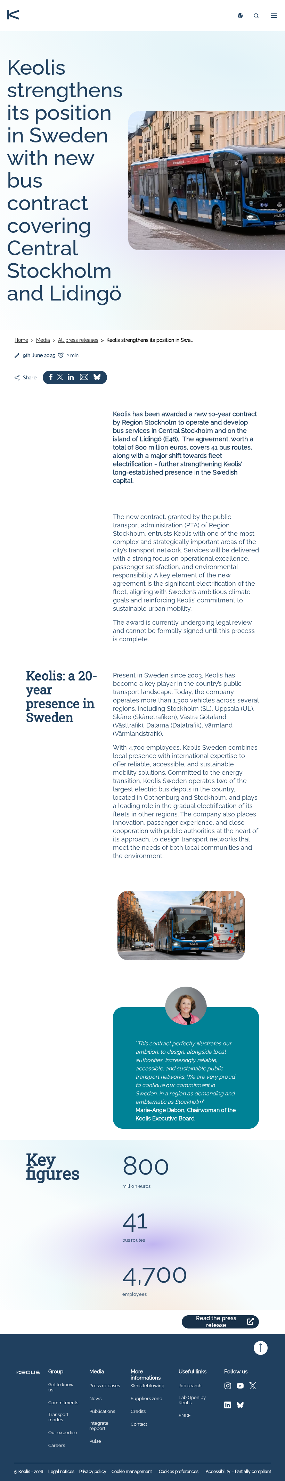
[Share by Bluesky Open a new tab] (96, 377)
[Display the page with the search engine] (256, 15)
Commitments (63, 1402)
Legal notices (61, 1472)
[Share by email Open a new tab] (84, 377)
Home (21, 340)
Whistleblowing (147, 1385)
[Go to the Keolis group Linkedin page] (227, 1406)
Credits (138, 1411)
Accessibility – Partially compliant (238, 1472)
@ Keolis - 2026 (28, 1472)
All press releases (78, 340)
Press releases (104, 1385)
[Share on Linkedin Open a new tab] (71, 377)
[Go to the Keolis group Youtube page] (240, 1387)
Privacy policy (92, 1472)
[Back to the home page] (13, 15)
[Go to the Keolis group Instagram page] (227, 1387)
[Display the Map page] (240, 15)
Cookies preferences (178, 1471)
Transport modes (58, 1417)
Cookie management (132, 1472)
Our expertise (62, 1432)
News (95, 1398)
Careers (56, 1445)
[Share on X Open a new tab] (60, 377)
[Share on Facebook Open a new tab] (51, 377)
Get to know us (61, 1387)
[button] (272, 15)
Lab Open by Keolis (192, 1400)
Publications (102, 1411)
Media (43, 340)
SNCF (185, 1415)
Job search (190, 1385)
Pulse (95, 1441)
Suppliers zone (146, 1398)
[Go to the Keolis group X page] (252, 1387)
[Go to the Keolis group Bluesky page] (240, 1406)
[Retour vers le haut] (261, 1348)
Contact (139, 1424)
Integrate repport (98, 1426)
